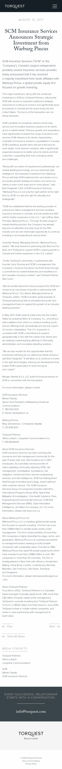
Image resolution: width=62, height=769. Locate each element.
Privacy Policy (31, 764)
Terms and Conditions (31, 761)
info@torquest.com (31, 712)
